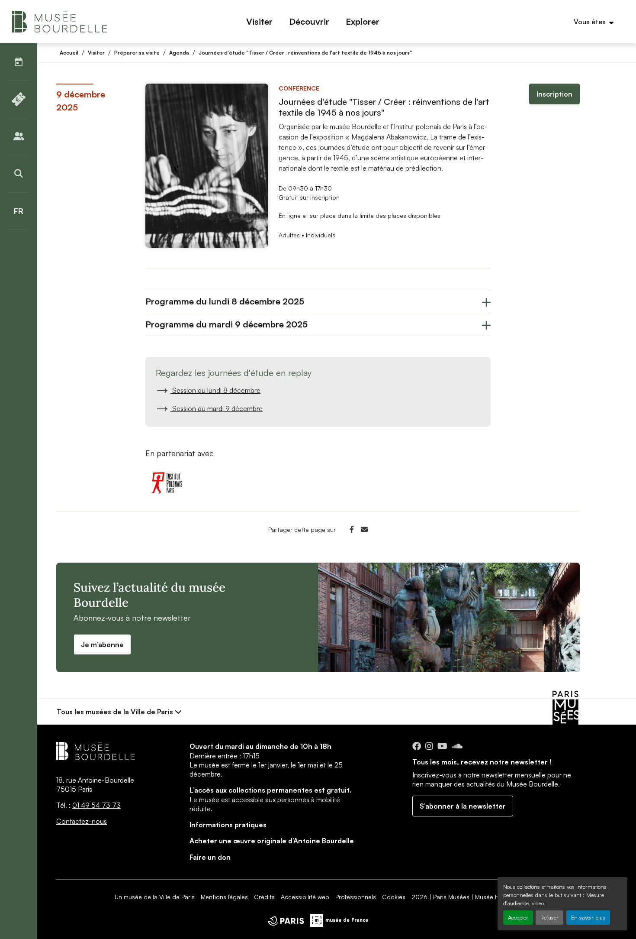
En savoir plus (588, 917)
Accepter (518, 917)
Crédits (264, 896)
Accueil (69, 52)
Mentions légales (224, 896)
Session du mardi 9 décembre (216, 408)
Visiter (96, 52)
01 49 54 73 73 (96, 805)
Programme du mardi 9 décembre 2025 (226, 324)
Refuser (549, 917)
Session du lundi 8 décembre (215, 390)
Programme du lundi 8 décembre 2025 (224, 301)
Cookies (393, 896)
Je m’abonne (102, 644)
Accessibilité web (305, 896)
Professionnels (355, 896)
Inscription (554, 94)
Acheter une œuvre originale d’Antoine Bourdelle (272, 840)
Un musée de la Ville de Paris (155, 896)
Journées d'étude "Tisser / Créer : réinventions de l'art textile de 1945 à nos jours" (305, 52)
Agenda (179, 52)
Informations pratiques (228, 824)
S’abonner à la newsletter (463, 806)
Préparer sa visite (137, 52)
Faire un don (210, 857)
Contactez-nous (81, 821)
